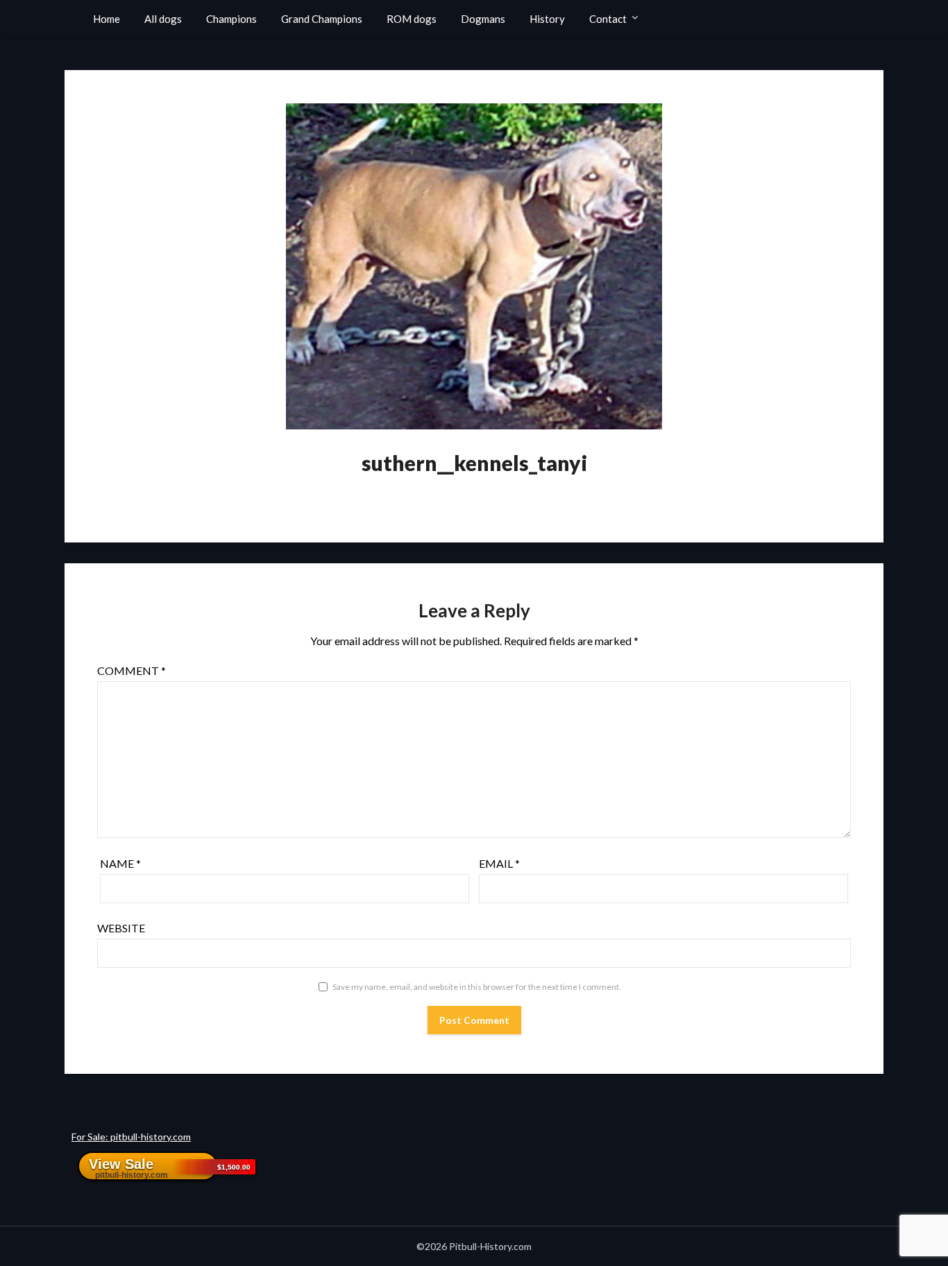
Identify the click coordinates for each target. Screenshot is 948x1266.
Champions (231, 18)
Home (106, 18)
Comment (131, 670)
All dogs (163, 18)
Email (499, 863)
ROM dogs (412, 18)
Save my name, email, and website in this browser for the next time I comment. (476, 987)
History (547, 18)
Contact (608, 18)
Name (120, 863)
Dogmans (483, 18)
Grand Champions (321, 18)
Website (121, 927)
